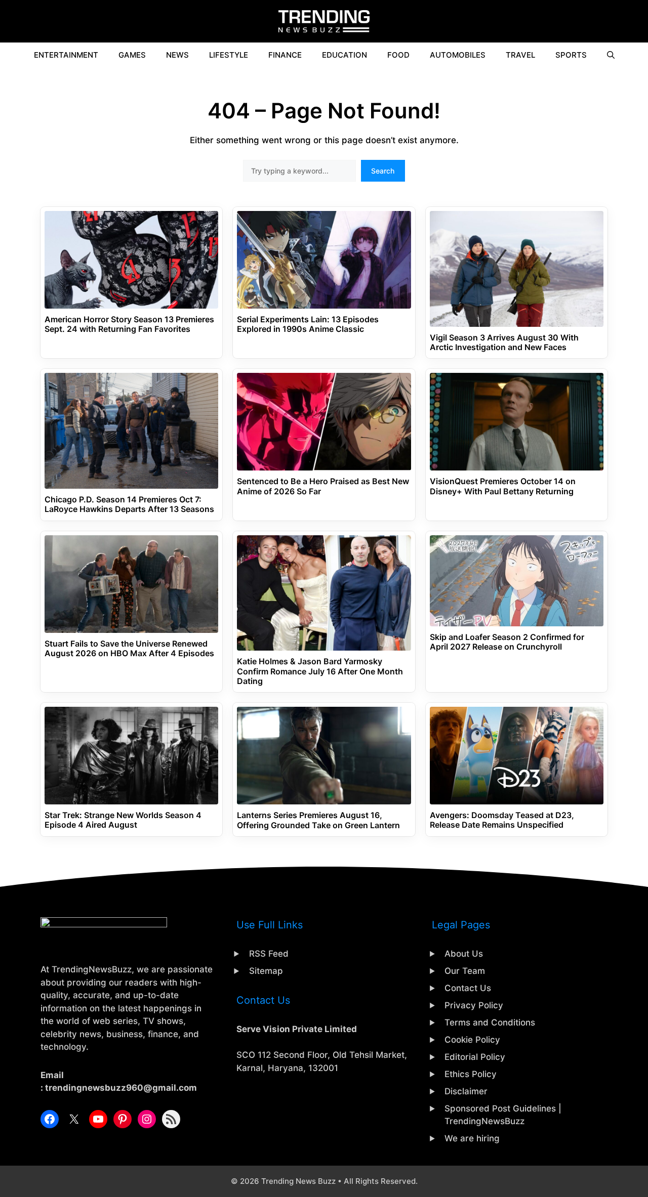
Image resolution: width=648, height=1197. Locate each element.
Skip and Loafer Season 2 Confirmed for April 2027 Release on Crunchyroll (507, 642)
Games (132, 55)
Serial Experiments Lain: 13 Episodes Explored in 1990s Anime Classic (308, 324)
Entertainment (66, 55)
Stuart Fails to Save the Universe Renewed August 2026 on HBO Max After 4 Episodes (129, 648)
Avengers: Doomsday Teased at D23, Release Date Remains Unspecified (502, 820)
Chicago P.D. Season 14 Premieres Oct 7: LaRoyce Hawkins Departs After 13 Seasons (129, 504)
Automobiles (457, 55)
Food (398, 55)
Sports (571, 55)
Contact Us (467, 988)
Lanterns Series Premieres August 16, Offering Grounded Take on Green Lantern (318, 820)
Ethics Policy (470, 1074)
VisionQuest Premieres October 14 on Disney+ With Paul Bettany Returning (503, 486)
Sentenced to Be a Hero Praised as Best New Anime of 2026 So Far (323, 486)
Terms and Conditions (489, 1022)
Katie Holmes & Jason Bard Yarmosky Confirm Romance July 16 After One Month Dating (320, 671)
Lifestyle (228, 55)
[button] (611, 55)
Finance (285, 55)
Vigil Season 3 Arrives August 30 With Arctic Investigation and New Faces (504, 342)
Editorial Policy (474, 1057)
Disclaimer (466, 1091)
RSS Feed (269, 954)
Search (382, 170)
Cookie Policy (472, 1040)
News (177, 55)
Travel (520, 55)
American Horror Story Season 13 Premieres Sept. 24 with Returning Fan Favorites (129, 324)
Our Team (464, 971)
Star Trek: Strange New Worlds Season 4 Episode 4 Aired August (123, 820)
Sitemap (266, 971)
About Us (463, 954)
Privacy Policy (473, 1005)
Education (344, 55)
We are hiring (472, 1138)
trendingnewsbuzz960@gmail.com (121, 1088)
